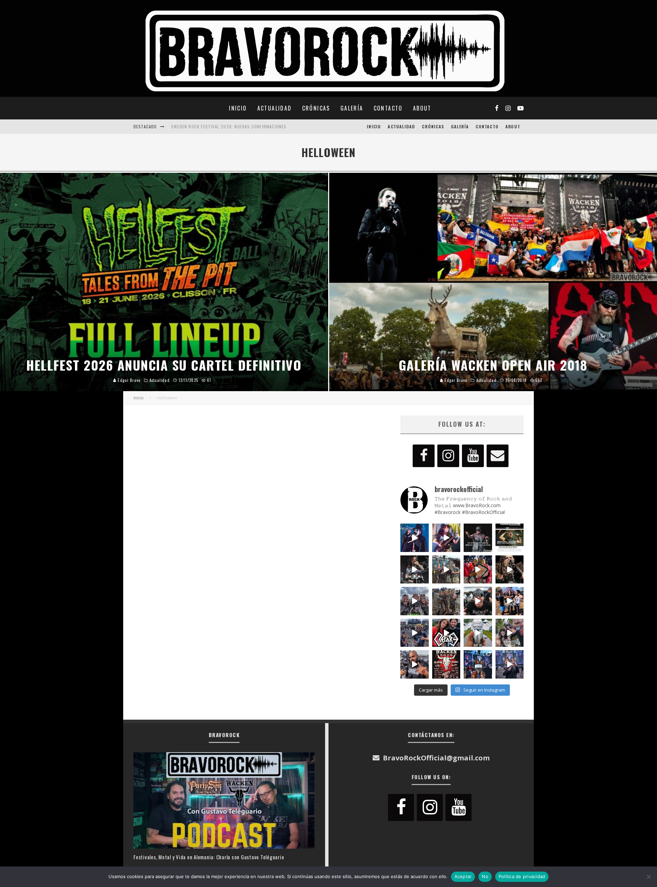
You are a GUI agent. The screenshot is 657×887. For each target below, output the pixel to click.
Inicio (238, 108)
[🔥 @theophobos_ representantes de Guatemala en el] (509, 601)
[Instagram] (448, 456)
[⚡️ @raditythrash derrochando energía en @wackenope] (446, 538)
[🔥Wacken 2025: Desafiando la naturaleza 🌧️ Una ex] (478, 601)
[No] (648, 876)
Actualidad (274, 108)
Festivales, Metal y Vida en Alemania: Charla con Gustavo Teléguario (208, 857)
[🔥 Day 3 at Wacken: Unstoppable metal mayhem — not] (478, 569)
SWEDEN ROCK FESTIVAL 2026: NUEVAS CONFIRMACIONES (229, 126)
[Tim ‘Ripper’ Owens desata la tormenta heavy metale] (478, 538)
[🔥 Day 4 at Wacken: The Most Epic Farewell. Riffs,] (446, 569)
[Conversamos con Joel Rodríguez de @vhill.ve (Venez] (414, 664)
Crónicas (316, 108)
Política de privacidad (522, 876)
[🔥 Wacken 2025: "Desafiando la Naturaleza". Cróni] (446, 601)
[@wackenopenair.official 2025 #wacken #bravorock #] (509, 664)
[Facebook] (424, 456)
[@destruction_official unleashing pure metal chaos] (414, 569)
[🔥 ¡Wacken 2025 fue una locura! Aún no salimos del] (446, 664)
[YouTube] (473, 456)
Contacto (388, 108)
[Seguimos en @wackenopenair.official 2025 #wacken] (478, 664)
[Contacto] (497, 456)
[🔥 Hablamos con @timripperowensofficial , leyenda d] (509, 538)
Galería (351, 108)
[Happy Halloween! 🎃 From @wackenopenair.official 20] (414, 538)
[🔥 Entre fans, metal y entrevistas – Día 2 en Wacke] (414, 601)
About (422, 108)
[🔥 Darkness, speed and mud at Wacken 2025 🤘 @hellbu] (509, 569)
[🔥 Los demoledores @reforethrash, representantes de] (446, 633)
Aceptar (463, 876)
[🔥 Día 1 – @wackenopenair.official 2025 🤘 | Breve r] (478, 633)
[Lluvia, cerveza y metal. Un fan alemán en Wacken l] (414, 633)
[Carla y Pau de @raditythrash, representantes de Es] (509, 633)
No (485, 876)
